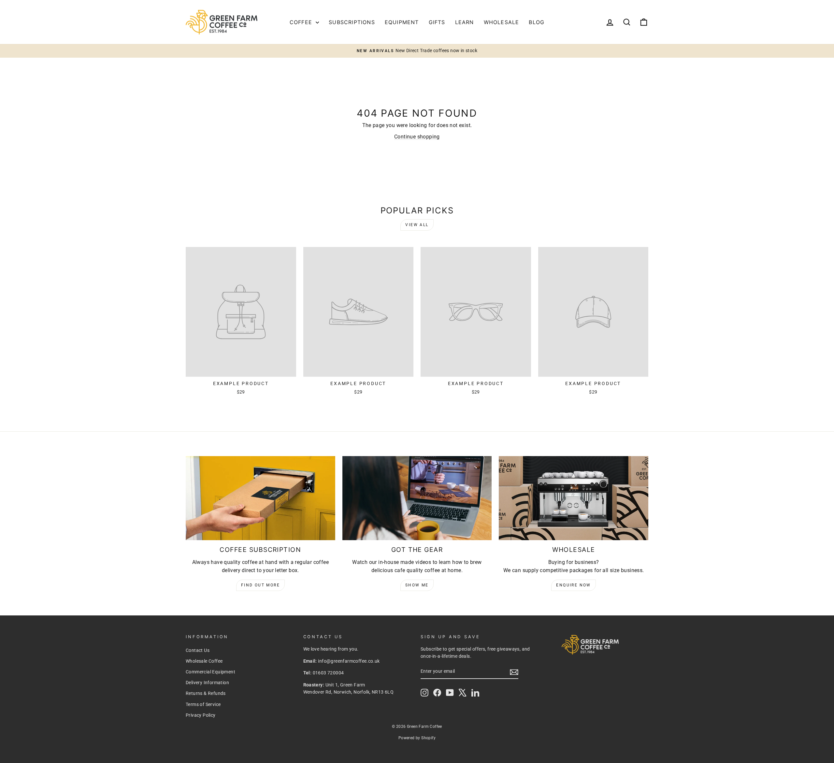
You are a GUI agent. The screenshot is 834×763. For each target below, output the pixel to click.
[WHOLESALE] (573, 498)
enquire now (573, 585)
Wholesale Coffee (204, 661)
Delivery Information (207, 682)
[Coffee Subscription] (260, 498)
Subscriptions (352, 22)
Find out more (260, 585)
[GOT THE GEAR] (417, 498)
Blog (536, 22)
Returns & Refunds (206, 693)
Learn (464, 22)
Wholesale (501, 22)
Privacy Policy (201, 715)
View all (416, 225)
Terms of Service (203, 704)
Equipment (402, 22)
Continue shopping (417, 137)
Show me (417, 585)
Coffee (302, 22)
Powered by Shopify (417, 738)
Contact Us (197, 650)
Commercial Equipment (210, 671)
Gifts (437, 22)
